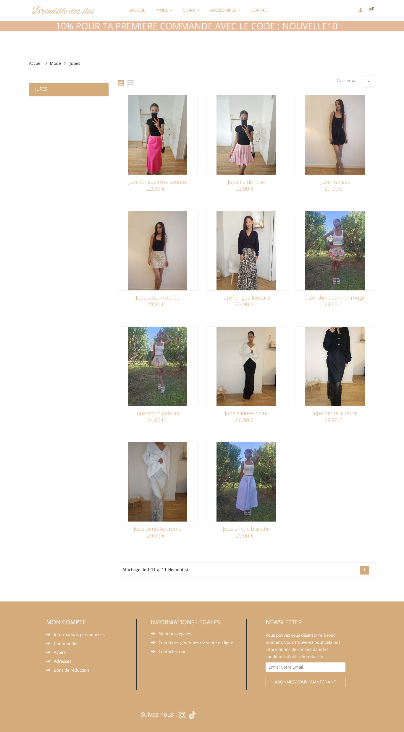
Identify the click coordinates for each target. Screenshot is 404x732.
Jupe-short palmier (157, 413)
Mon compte (66, 622)
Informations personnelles (79, 635)
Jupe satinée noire (246, 413)
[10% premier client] (202, 26)
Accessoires (223, 10)
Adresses (62, 661)
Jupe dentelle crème (157, 528)
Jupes (41, 89)
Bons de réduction (71, 670)
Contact (260, 10)
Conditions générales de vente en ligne (196, 643)
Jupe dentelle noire (335, 413)
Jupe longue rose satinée (157, 182)
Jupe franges (335, 182)
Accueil (137, 10)
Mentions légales (175, 634)
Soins (189, 10)
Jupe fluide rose (246, 182)
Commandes (66, 644)
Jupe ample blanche (246, 528)
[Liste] (130, 82)
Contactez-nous (174, 652)
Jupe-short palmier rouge (335, 297)
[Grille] (121, 82)
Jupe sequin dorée (157, 297)
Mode (162, 10)
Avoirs (60, 653)
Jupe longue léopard (246, 297)
